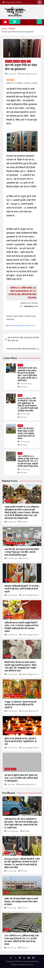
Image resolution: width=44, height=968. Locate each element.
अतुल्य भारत (8, 61)
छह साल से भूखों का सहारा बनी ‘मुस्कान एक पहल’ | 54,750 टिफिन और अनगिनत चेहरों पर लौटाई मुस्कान (21, 771)
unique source (29, 319)
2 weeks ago (11, 515)
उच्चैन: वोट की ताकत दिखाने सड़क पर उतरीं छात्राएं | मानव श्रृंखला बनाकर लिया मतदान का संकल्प (26, 427)
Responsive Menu (39, 2)
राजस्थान (20, 358)
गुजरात (6, 689)
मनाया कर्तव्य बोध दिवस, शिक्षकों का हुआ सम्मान (21, 342)
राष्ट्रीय (20, 447)
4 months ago (12, 589)
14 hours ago (25, 407)
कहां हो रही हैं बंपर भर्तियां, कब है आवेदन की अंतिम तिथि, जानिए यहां (23, 332)
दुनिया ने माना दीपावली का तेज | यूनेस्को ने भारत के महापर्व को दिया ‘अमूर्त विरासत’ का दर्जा (21, 735)
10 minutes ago (26, 377)
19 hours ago (25, 463)
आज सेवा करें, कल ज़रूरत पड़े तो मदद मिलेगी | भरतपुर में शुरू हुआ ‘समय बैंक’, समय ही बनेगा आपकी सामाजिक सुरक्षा (22, 545)
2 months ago (12, 552)
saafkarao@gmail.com (29, 74)
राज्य (18, 536)
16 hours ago (25, 435)
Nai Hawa (23, 380)
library (21, 319)
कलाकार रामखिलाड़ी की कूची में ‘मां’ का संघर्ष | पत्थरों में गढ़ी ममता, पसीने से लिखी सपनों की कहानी (22, 582)
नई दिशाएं (23, 61)
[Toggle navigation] (14, 21)
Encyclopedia (10, 726)
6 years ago (11, 74)
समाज (28, 61)
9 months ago (12, 704)
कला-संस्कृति (16, 61)
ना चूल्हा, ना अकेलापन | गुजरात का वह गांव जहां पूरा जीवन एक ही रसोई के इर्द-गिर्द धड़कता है (20, 698)
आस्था (18, 726)
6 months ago (12, 628)
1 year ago (11, 778)
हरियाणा (20, 389)
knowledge (14, 319)
